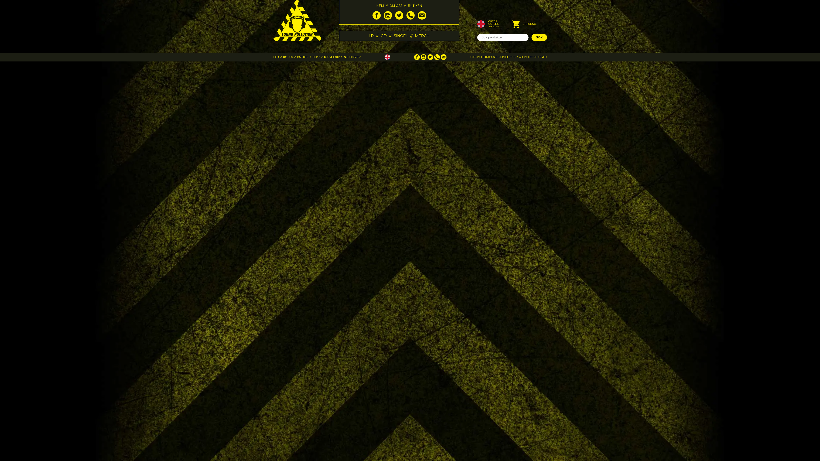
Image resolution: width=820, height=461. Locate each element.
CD (384, 35)
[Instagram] (388, 18)
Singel (401, 35)
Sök (539, 37)
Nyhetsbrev (352, 56)
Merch (422, 35)
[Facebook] (376, 18)
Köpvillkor (332, 56)
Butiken (415, 6)
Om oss (396, 6)
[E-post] (422, 18)
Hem (380, 6)
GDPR (316, 56)
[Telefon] (410, 18)
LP (371, 35)
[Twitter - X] (399, 18)
